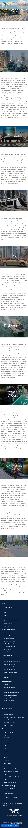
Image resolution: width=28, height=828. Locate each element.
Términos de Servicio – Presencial (12, 768)
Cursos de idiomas (8, 633)
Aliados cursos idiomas (9, 618)
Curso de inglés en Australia (10, 658)
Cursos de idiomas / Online (10, 635)
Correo (5, 748)
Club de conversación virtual (10, 695)
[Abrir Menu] (25, 4)
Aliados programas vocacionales (11, 620)
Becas (5, 675)
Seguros (6, 615)
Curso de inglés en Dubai (10, 664)
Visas (5, 612)
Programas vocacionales (10, 646)
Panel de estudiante (8, 732)
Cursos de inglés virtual (9, 687)
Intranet (5, 740)
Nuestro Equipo (7, 763)
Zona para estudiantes (9, 700)
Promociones (7, 610)
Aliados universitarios (9, 623)
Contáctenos (7, 753)
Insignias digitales (8, 690)
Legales (3, 805)
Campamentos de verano (10, 641)
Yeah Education (17, 814)
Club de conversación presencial (11, 692)
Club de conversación (9, 638)
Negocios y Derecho (8, 714)
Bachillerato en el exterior (10, 643)
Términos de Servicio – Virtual (11, 771)
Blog (5, 774)
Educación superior (8, 649)
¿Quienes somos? (8, 760)
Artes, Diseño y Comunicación (11, 722)
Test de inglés (7, 684)
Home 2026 (6, 626)
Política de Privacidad (6, 803)
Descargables (7, 737)
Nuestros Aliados (8, 766)
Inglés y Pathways (8, 712)
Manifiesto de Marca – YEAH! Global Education (12, 778)
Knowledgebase (7, 743)
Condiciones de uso (18, 803)
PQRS (5, 745)
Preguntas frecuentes (9, 735)
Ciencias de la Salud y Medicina (11, 720)
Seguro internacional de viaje (10, 672)
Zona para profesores (9, 698)
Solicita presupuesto (8, 607)
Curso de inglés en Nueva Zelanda (12, 661)
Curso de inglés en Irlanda (10, 667)
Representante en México (10, 782)
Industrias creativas (8, 725)
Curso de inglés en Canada (10, 669)
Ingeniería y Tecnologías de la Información (14, 717)
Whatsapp (6, 751)
